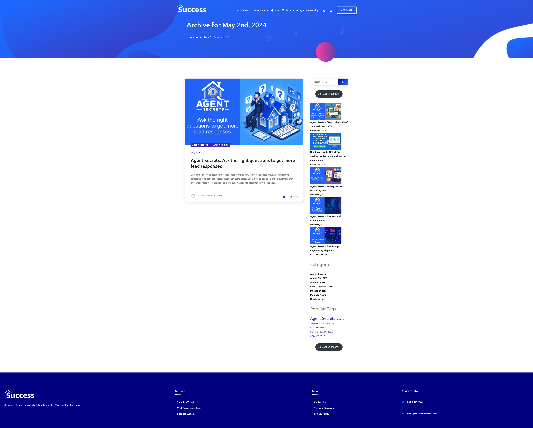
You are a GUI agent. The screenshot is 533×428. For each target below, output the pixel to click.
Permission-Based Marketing (321, 332)
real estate (317, 336)
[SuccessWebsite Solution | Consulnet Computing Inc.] (191, 8)
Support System (186, 414)
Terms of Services (324, 408)
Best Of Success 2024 (321, 286)
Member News (318, 295)
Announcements (319, 282)
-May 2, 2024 (197, 152)
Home (191, 37)
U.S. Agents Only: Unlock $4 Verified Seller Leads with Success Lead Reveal (329, 156)
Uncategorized (318, 299)
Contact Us (320, 402)
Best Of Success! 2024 (319, 328)
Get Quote (346, 10)
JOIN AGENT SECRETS (329, 94)
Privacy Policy (321, 414)
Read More (292, 197)
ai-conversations (317, 323)
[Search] (343, 82)
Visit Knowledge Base (189, 408)
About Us (289, 10)
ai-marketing (329, 323)
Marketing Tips (220, 145)
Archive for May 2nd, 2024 (215, 37)
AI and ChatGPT (318, 278)
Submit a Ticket (185, 402)
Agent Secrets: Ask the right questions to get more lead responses (243, 163)
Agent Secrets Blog (308, 10)
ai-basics (340, 319)
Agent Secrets (200, 145)
